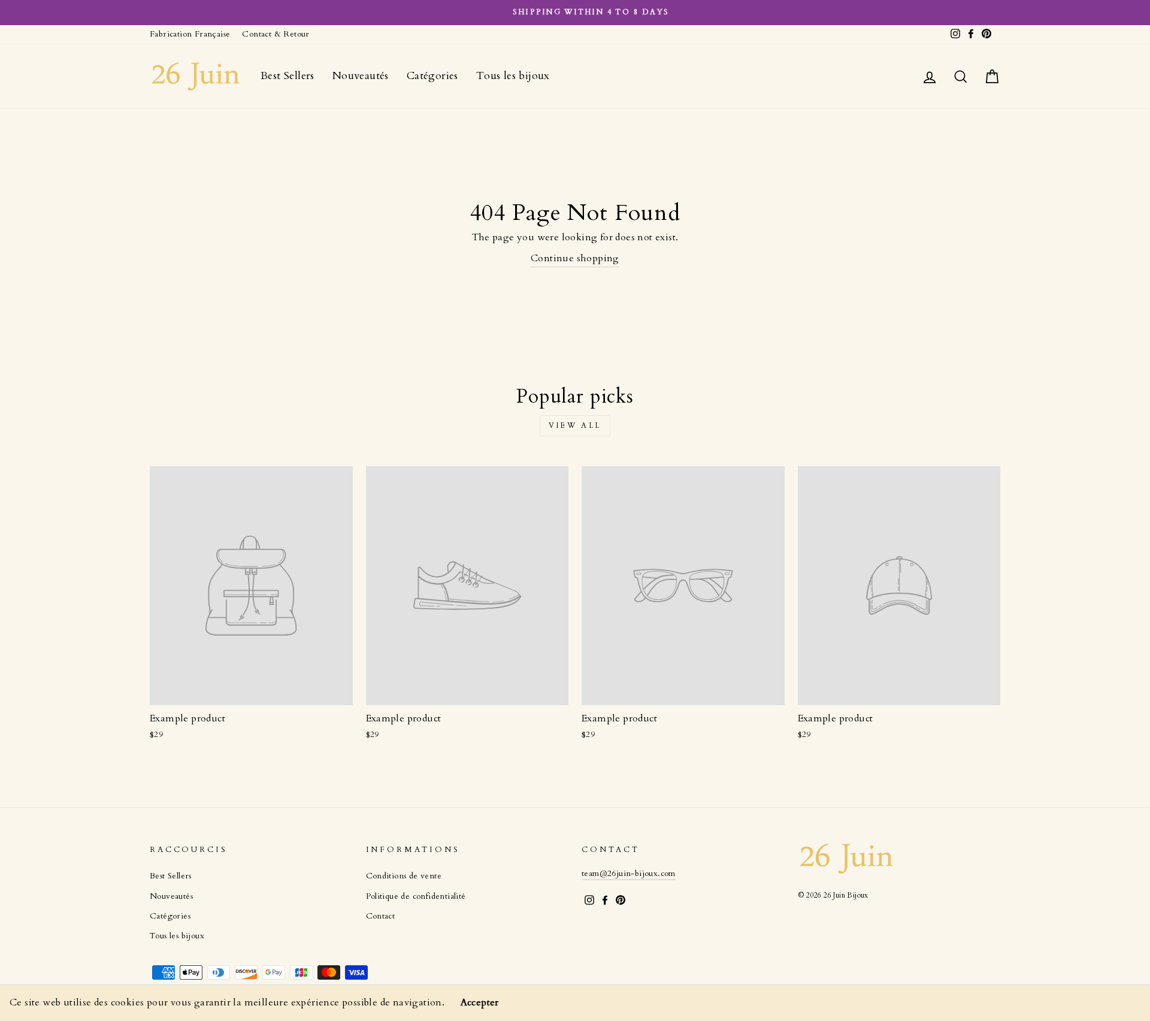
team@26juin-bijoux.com (629, 873)
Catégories (432, 75)
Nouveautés (360, 75)
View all (575, 425)
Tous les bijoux (513, 75)
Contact (380, 916)
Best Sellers (287, 75)
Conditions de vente (404, 876)
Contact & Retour (275, 34)
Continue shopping (575, 258)
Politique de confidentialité (416, 896)
